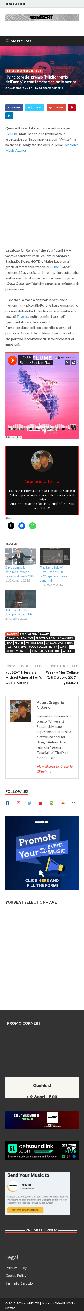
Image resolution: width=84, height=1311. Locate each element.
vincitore (52, 650)
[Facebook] (7, 803)
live (23, 646)
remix (53, 646)
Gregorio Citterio (51, 88)
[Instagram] (18, 803)
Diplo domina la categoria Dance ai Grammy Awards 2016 (20, 571)
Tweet (37, 107)
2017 (23, 634)
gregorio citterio (59, 642)
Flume (54, 267)
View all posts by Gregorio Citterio (55, 768)
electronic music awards (54, 638)
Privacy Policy (16, 1267)
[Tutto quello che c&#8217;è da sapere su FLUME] (20, 599)
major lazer (38, 646)
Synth (24, 650)
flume (19, 642)
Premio (28, 71)
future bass (34, 642)
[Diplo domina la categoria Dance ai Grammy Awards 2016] (20, 556)
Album (32, 634)
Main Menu (21, 41)
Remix (38, 71)
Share (16, 107)
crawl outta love (19, 638)
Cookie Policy (16, 1275)
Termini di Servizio (19, 1283)
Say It (64, 646)
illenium (12, 646)
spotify (12, 650)
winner (68, 650)
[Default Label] (40, 803)
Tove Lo (22, 316)
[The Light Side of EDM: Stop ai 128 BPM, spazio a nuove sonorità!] (55, 556)
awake (44, 634)
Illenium (11, 134)
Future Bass (14, 71)
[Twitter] (29, 803)
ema (9, 642)
